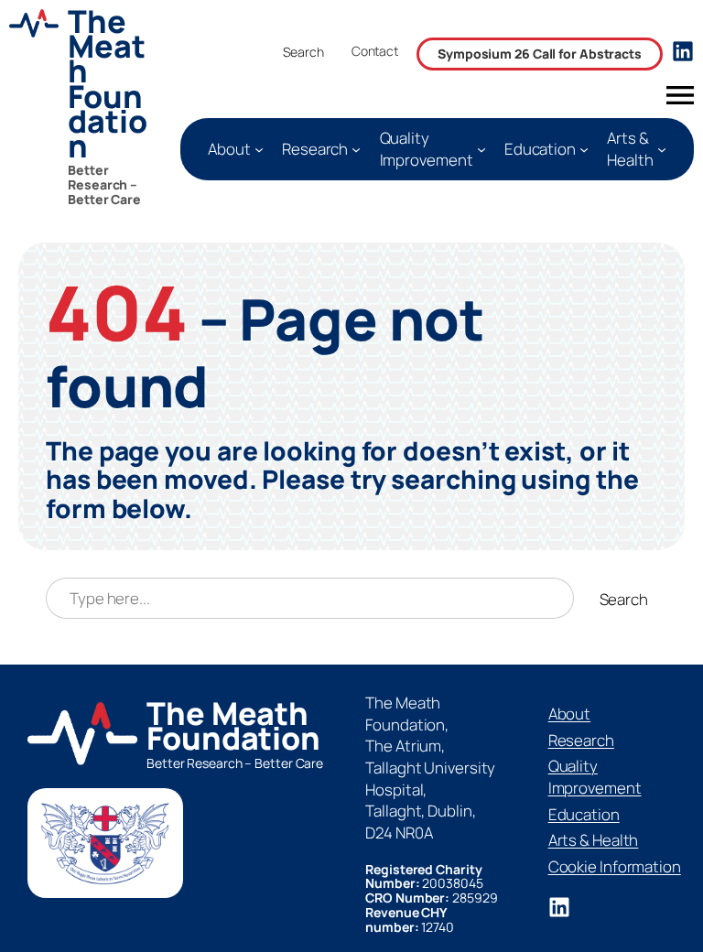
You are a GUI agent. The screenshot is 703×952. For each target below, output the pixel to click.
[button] (374, 56)
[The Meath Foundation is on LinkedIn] (559, 907)
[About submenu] (259, 149)
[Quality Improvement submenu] (481, 149)
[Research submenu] (356, 149)
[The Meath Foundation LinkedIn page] (683, 51)
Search (303, 51)
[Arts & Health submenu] (661, 149)
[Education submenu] (584, 149)
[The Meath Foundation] (85, 107)
